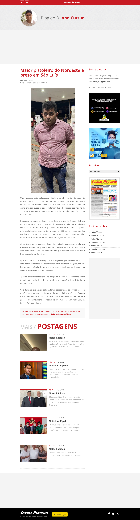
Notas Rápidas (96, 232)
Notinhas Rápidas (98, 235)
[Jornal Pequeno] (72, 2)
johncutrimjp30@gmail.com (99, 82)
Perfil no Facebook (106, 79)
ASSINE (60, 514)
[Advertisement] (70, 47)
